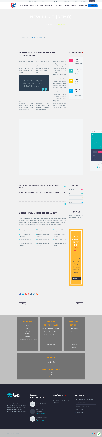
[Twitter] (54, 1)
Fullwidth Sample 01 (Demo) (41, 418)
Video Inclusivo (74, 328)
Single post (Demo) (41, 403)
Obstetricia (51, 341)
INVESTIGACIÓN (34, 5)
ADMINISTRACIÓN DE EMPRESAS (84, 400)
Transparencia (83, 5)
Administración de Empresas (51, 334)
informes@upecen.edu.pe (27, 328)
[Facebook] (52, 1)
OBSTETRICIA (79, 409)
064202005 (27, 333)
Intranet (92, 1)
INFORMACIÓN (92, 5)
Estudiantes (66, 1)
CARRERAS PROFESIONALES (47, 5)
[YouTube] (56, 1)
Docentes (75, 1)
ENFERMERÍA (79, 412)
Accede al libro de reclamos (51, 377)
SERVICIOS (73, 5)
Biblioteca (74, 344)
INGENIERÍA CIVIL (80, 403)
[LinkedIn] (34, 294)
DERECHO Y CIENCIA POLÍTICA (84, 406)
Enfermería (51, 338)
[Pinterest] (28, 294)
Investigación (74, 334)
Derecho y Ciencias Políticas (51, 331)
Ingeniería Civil (51, 344)
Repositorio (74, 347)
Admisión (74, 338)
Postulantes (83, 1)
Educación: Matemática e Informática (51, 328)
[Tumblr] (31, 294)
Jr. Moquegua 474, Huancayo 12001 (28, 339)
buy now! (76, 278)
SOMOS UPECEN (24, 5)
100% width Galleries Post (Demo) (41, 410)
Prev (23, 303)
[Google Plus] (26, 294)
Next (78, 303)
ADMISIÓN (66, 5)
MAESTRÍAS (59, 5)
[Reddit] (37, 294)
